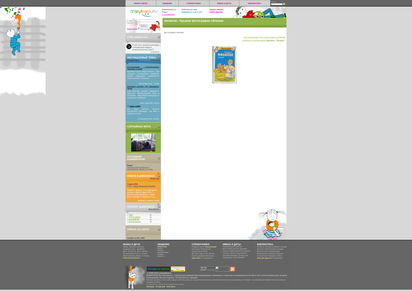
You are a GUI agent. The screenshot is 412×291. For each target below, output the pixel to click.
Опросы (160, 250)
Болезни (204, 251)
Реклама (150, 287)
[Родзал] (143, 151)
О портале (160, 287)
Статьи (260, 256)
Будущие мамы (129, 249)
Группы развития (199, 256)
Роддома (195, 247)
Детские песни (263, 251)
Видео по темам (142, 256)
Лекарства (196, 251)
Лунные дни (243, 255)
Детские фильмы (276, 253)
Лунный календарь (230, 255)
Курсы (202, 247)
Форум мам (162, 247)
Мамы (125, 247)
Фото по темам (141, 253)
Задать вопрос (216, 9)
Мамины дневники (136, 247)
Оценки (160, 254)
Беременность (169, 9)
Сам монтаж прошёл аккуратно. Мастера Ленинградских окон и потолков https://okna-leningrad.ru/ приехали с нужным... (143, 94)
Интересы (132, 251)
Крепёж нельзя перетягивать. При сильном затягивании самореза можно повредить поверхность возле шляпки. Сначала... (143, 74)
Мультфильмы (263, 253)
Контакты (171, 287)
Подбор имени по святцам (239, 251)
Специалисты (207, 258)
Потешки (272, 249)
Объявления (277, 258)
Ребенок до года (189, 9)
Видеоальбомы (129, 256)
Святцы (226, 253)
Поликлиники (205, 249)
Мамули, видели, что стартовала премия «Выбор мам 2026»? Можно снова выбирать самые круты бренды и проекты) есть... (142, 193)
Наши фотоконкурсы (131, 258)
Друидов (243, 249)
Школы (211, 253)
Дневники (141, 249)
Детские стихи (263, 249)
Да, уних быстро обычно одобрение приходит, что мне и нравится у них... (143, 111)
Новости (160, 256)
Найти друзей (215, 12)
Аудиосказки (274, 251)
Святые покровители (238, 253)
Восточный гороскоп (231, 249)
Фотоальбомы (129, 253)
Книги (265, 256)
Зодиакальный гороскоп (232, 247)
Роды (164, 12)
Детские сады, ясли (200, 253)
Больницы (196, 249)
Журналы (272, 256)
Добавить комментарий (148, 201)
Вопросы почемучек (265, 247)
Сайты (279, 256)
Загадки (280, 249)
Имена (225, 251)
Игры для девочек (264, 258)
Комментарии (163, 252)
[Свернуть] (159, 37)
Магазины (210, 256)
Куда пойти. (196, 258)
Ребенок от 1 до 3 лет (192, 12)
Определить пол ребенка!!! (234, 257)
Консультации (210, 247)
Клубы (160, 248)
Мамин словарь (280, 247)
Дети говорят (142, 251)
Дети (125, 251)
